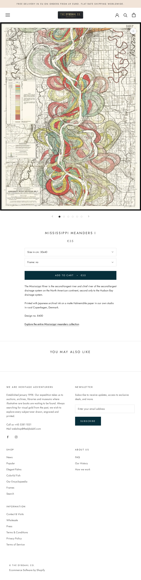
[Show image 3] (68, 217)
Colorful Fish (13, 475)
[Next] (88, 216)
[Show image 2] (64, 217)
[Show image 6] (81, 217)
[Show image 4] (73, 217)
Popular (10, 463)
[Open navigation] (8, 15)
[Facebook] (7, 437)
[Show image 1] (59, 217)
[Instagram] (16, 437)
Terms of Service (15, 544)
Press (9, 526)
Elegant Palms (13, 469)
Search (10, 494)
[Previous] (52, 216)
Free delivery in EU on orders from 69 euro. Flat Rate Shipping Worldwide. (70, 3)
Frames (10, 487)
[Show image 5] (77, 217)
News (9, 457)
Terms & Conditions (17, 532)
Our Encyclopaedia (16, 481)
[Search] (125, 15)
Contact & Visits (15, 514)
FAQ (77, 457)
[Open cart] (133, 15)
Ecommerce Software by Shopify (27, 570)
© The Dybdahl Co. (22, 565)
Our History (81, 463)
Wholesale (12, 520)
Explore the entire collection (52, 324)
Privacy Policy (14, 538)
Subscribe (88, 421)
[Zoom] (133, 31)
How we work (82, 469)
